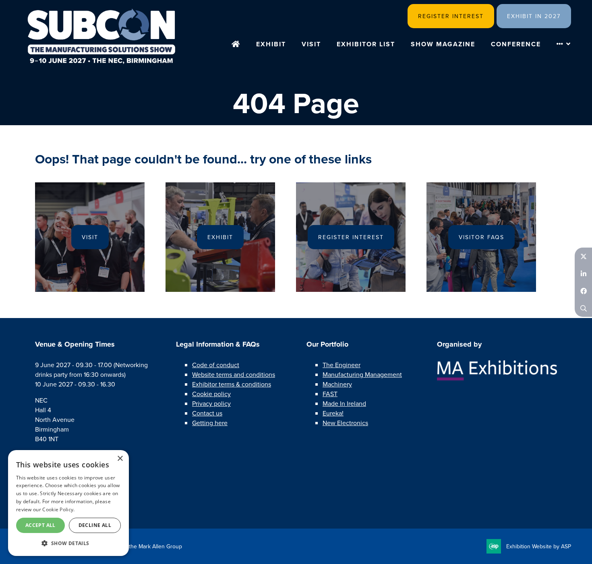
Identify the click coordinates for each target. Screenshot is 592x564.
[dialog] (68, 503)
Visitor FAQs (481, 237)
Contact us (207, 413)
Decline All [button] (95, 525)
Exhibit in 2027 (534, 16)
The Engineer (341, 365)
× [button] (120, 459)
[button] (68, 543)
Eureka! (333, 413)
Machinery (337, 384)
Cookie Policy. (58, 509)
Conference (516, 44)
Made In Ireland (344, 403)
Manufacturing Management (362, 374)
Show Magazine (443, 44)
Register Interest (451, 16)
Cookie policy (211, 394)
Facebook (583, 291)
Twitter (583, 256)
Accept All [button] (40, 525)
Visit (311, 44)
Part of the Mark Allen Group (146, 546)
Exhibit (271, 44)
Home (236, 44)
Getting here (210, 423)
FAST (330, 394)
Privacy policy (211, 403)
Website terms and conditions (233, 374)
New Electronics (345, 423)
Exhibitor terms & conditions (231, 384)
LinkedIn (583, 273)
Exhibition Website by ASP (538, 546)
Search (583, 308)
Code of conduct (215, 365)
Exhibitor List (366, 44)
